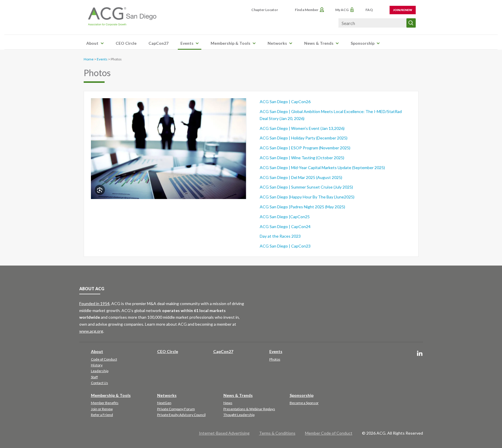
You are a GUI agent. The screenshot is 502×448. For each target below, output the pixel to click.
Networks (277, 43)
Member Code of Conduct (328, 433)
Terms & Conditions (277, 433)
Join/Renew (402, 10)
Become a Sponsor (304, 403)
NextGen (164, 403)
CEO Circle (126, 43)
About (92, 43)
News (227, 403)
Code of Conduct (104, 359)
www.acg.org (91, 331)
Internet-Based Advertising (224, 433)
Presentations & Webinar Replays (249, 409)
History (97, 365)
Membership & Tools (230, 43)
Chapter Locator (264, 10)
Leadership (99, 371)
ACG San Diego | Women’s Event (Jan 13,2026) (302, 128)
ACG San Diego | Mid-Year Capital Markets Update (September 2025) (322, 167)
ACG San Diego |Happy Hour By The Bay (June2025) (307, 196)
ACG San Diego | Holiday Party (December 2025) (303, 137)
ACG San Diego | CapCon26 (285, 101)
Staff (94, 377)
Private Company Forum (176, 409)
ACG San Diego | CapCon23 (285, 245)
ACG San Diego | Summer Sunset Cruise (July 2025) (306, 186)
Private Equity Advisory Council (181, 415)
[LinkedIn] (420, 353)
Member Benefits (105, 403)
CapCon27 (158, 43)
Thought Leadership (238, 415)
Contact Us (99, 383)
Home (89, 59)
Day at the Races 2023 (280, 236)
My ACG (342, 10)
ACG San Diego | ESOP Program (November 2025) (305, 147)
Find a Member (306, 10)
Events (186, 43)
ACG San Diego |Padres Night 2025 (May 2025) (302, 206)
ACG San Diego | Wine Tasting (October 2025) (302, 157)
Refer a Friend (102, 415)
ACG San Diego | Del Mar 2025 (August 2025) (301, 177)
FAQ (369, 10)
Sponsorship (362, 43)
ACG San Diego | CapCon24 (285, 226)
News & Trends (319, 43)
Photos (274, 359)
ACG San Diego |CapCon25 (285, 216)
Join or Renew (102, 409)
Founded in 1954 (94, 303)
